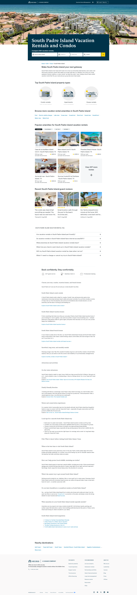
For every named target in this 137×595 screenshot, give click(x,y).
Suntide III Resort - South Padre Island (74, 547)
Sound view (88, 115)
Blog (105, 573)
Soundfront (95, 115)
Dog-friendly (48, 129)
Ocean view (64, 115)
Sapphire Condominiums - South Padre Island (99, 547)
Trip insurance (72, 573)
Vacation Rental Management (83, 2)
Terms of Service (53, 592)
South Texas (58, 547)
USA (47, 63)
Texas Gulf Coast (48, 547)
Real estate (87, 582)
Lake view (56, 115)
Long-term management (91, 576)
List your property (89, 563)
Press (105, 576)
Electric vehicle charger (45, 115)
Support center (72, 570)
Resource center (89, 579)
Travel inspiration (72, 566)
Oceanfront (72, 115)
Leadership (106, 566)
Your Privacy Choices (69, 592)
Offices (105, 579)
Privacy (46, 592)
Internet (66, 129)
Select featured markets (91, 573)
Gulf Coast (38, 547)
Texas (51, 63)
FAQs (86, 585)
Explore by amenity (73, 563)
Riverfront (80, 115)
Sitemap (41, 592)
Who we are (106, 563)
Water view (38, 118)
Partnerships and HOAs (90, 570)
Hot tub (58, 129)
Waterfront (46, 118)
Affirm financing (72, 576)
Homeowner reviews (89, 566)
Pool (36, 115)
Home (43, 63)
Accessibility (61, 592)
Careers (106, 570)
